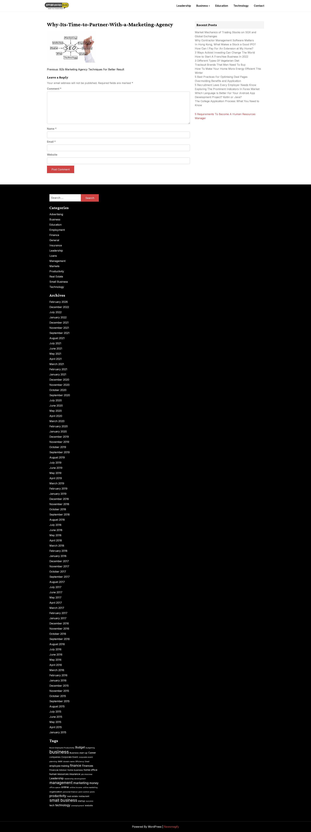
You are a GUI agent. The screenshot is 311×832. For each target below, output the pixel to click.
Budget (80, 747)
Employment (57, 229)
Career (92, 752)
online (65, 787)
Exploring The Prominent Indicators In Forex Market (227, 89)
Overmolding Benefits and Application (218, 81)
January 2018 (57, 556)
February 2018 (58, 550)
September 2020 (59, 395)
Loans (53, 255)
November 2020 (59, 384)
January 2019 (57, 493)
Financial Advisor (58, 770)
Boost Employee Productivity (61, 748)
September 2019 (59, 452)
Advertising (56, 214)
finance (75, 765)
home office (90, 769)
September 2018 (59, 514)
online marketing (90, 787)
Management (57, 261)
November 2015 (59, 690)
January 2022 (58, 317)
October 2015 (57, 696)
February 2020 (58, 426)
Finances (87, 765)
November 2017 (59, 566)
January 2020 (58, 431)
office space (54, 787)
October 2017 (57, 571)
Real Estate (56, 276)
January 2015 (57, 732)
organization (55, 791)
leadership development (75, 779)
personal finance (70, 792)
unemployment (77, 806)
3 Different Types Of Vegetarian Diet (217, 60)
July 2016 (55, 649)
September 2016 (59, 639)
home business (75, 770)
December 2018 (59, 499)
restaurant (84, 796)
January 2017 (57, 618)
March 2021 (56, 364)
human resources (59, 774)
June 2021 (55, 348)
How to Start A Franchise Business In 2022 (221, 56)
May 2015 (55, 722)
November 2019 (59, 441)
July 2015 (55, 711)
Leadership (184, 5)
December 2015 (59, 685)
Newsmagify (171, 826)
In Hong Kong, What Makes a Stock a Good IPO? (225, 44)
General (54, 240)
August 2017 (57, 582)
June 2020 (56, 405)
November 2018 (59, 504)
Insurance (55, 245)
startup (81, 801)
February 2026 (58, 301)
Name (52, 128)
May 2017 (55, 597)
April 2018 (55, 540)
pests (92, 792)
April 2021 (55, 358)
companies (55, 757)
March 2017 (56, 607)
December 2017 (59, 561)
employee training (59, 765)
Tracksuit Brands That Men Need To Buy (220, 64)
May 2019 (55, 473)
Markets (54, 266)
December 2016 (59, 623)
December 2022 (59, 307)
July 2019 (55, 462)
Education (221, 5)
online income (76, 787)
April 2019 (55, 478)
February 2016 (58, 675)
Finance (54, 235)
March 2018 (56, 545)
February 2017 (58, 613)
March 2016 (56, 670)
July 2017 (55, 587)
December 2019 (59, 436)
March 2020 (56, 421)
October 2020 (57, 390)
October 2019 (57, 447)
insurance (74, 774)
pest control (83, 792)
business (59, 752)
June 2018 (55, 530)
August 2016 (57, 644)
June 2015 (55, 716)
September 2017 (59, 576)
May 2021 (55, 353)
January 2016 (57, 680)
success (89, 801)
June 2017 (55, 592)
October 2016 (57, 633)
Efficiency (79, 762)
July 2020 (55, 400)
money (93, 783)
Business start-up (78, 752)
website (89, 805)
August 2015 (57, 706)
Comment (54, 88)
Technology (240, 5)
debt (60, 761)
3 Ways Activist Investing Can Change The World (225, 52)
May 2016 (55, 659)
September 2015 (59, 701)
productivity (57, 796)
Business (202, 5)
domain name (69, 762)
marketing (81, 783)
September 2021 (59, 333)
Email (51, 141)
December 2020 (59, 379)
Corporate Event (69, 757)
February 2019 (58, 488)
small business (63, 800)
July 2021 (55, 343)
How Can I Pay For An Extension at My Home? (224, 48)
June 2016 (55, 654)
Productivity (56, 271)
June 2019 (55, 467)
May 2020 (55, 410)
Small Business (58, 281)
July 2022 (55, 312)
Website (52, 154)
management (60, 782)
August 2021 (57, 338)
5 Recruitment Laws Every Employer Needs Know (225, 85)
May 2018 (55, 535)
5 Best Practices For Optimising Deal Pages (221, 76)
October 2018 (57, 509)
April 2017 (55, 602)
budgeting (90, 748)
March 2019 (56, 483)
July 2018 (55, 524)
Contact (259, 5)
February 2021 (58, 369)
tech (51, 805)
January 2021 (57, 374)
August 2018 (57, 519)
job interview (86, 774)
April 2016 (55, 665)
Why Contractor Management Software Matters (224, 40)
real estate (72, 796)
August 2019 (57, 457)
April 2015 (55, 727)
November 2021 (59, 327)
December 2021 (59, 322)
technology (62, 805)
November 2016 (59, 628)
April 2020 (55, 416)
